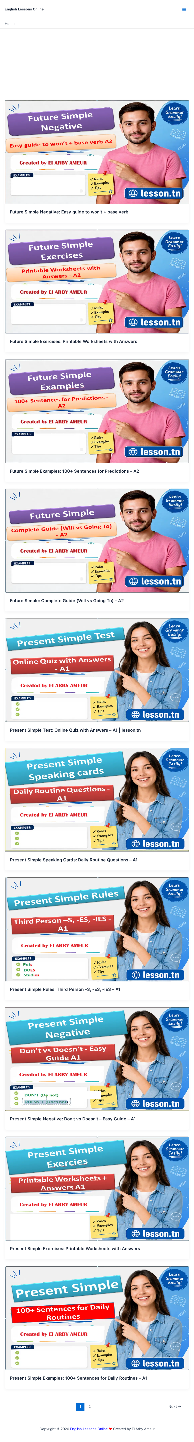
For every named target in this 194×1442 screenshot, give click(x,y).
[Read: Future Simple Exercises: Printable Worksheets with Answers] (97, 281)
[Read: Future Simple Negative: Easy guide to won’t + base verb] (97, 152)
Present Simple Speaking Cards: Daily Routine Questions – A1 (74, 859)
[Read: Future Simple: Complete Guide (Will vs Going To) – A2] (97, 540)
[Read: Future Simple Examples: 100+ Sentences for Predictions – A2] (97, 411)
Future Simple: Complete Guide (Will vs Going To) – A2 (67, 600)
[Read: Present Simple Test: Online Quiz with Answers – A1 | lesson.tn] (97, 670)
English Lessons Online (24, 9)
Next (174, 1406)
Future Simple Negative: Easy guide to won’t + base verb (69, 211)
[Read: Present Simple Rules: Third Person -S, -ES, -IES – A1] (97, 929)
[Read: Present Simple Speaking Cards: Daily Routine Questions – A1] (97, 799)
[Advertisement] (97, 64)
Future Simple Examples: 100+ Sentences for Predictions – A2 (74, 471)
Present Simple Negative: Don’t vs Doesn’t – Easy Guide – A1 (73, 1118)
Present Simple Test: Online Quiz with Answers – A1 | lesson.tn (75, 730)
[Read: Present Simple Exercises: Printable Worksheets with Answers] (97, 1188)
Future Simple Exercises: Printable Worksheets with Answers (73, 341)
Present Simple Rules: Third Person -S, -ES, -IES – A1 (65, 989)
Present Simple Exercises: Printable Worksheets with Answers (75, 1248)
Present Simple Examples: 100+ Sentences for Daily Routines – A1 (78, 1378)
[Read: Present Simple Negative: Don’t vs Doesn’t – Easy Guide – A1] (97, 1059)
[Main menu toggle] (184, 9)
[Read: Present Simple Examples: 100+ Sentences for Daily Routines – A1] (97, 1318)
